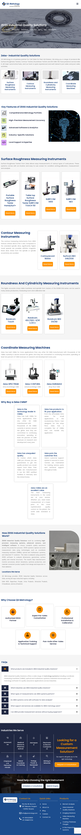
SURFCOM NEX (71, 200)
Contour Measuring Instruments (30, 85)
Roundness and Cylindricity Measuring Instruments (50, 86)
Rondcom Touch (11, 320)
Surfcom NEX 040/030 (69, 257)
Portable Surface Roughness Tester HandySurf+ (10, 200)
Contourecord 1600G (48, 257)
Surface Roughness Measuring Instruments (10, 86)
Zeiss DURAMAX (54, 384)
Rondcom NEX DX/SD (54, 320)
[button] (50, 4)
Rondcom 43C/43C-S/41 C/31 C (32, 320)
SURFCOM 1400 (50, 200)
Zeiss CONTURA (32, 384)
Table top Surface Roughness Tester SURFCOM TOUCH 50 (30, 200)
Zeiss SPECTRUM (11, 384)
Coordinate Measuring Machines (71, 85)
